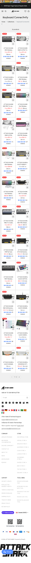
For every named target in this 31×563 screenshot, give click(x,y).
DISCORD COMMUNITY (7, 445)
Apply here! (20, 425)
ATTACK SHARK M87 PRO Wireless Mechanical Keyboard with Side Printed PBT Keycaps (22, 222)
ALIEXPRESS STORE (23, 447)
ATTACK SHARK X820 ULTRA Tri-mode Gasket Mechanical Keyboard (23, 49)
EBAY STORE (21, 466)
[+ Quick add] (13, 43)
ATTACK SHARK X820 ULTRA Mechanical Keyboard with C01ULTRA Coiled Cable (8, 134)
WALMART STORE (22, 472)
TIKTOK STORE (22, 469)
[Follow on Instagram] (10, 403)
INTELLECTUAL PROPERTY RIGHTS (6, 485)
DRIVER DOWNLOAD (7, 493)
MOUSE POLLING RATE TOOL (23, 501)
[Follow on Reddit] (24, 403)
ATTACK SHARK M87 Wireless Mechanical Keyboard (8, 278)
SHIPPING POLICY (6, 496)
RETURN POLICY (6, 506)
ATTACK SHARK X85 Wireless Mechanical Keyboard (8, 49)
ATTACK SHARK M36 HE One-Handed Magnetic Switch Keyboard (8, 334)
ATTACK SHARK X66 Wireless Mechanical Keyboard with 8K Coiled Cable (8, 193)
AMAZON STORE (22, 443)
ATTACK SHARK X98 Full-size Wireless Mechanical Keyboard (8, 251)
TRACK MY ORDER (6, 500)
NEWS (3, 455)
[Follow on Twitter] (6, 403)
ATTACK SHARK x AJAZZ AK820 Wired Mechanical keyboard (8, 78)
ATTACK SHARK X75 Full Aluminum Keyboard (22, 251)
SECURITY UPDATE (6, 481)
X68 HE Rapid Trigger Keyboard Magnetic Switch (15, 5)
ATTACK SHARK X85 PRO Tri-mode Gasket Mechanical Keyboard (8, 105)
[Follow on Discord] (27, 403)
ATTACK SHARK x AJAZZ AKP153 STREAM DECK (22, 278)
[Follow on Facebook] (3, 403)
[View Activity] (15, 1)
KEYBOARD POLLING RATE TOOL (22, 487)
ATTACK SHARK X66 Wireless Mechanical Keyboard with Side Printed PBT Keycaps (23, 105)
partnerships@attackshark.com (11, 428)
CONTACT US (5, 449)
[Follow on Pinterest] (13, 403)
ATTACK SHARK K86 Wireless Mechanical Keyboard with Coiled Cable (8, 163)
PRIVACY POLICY (6, 503)
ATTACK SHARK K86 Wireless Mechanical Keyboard (22, 78)
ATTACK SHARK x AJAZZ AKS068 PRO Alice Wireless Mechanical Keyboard (8, 363)
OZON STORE (21, 450)
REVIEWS (4, 462)
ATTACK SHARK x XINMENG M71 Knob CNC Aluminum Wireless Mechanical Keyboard (22, 363)
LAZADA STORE (22, 454)
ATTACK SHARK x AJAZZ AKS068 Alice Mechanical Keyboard (22, 307)
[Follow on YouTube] (17, 403)
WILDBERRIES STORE (20, 458)
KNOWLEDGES (5, 459)
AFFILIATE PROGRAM (7, 437)
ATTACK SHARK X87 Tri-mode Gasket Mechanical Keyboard (22, 193)
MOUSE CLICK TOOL (22, 496)
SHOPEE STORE (22, 462)
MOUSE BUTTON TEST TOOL (23, 492)
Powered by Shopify (20, 539)
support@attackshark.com (9, 419)
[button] (7, 56)
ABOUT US (4, 452)
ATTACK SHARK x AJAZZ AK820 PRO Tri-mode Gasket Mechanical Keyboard (22, 163)
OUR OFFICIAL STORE (22, 437)
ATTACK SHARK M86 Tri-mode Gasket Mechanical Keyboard (8, 222)
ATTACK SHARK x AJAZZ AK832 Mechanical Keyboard (22, 334)
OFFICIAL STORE (22, 440)
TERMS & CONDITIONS (8, 490)
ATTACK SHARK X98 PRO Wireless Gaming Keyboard (22, 134)
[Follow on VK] (3, 406)
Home (3, 22)
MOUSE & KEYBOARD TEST (22, 482)
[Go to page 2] (19, 377)
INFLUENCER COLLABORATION (6, 441)
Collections (11, 22)
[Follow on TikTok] (20, 403)
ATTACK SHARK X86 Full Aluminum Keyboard (8, 307)
